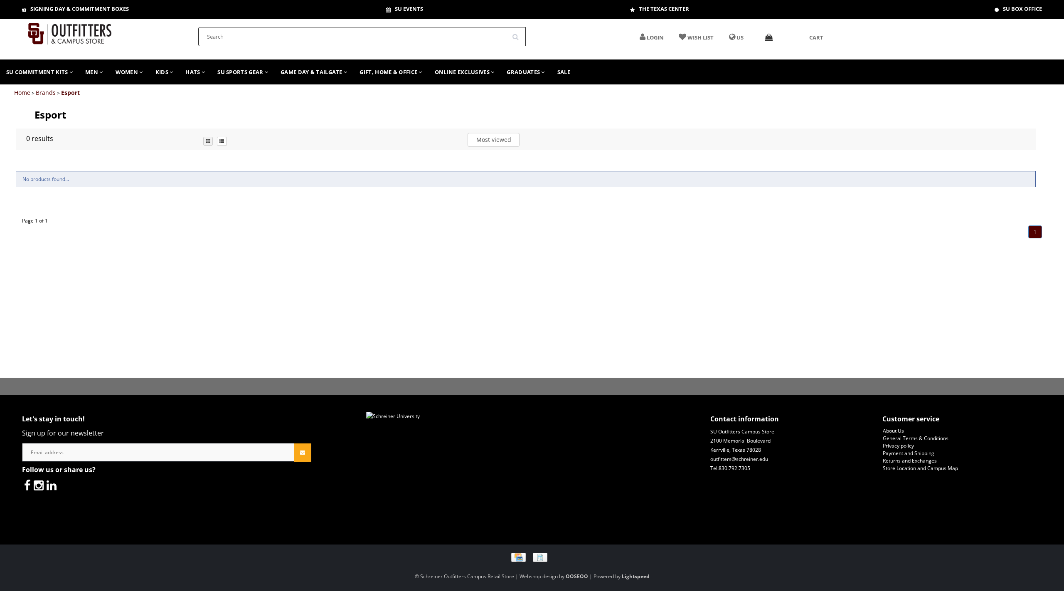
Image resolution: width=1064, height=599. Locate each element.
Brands (46, 93)
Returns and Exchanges (910, 460)
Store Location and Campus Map (920, 468)
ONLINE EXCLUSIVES (463, 72)
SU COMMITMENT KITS (37, 72)
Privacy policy (898, 445)
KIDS (162, 72)
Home (22, 93)
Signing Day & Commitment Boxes (79, 8)
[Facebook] (27, 485)
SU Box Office (1022, 8)
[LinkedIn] (52, 485)
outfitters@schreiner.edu (739, 459)
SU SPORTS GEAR (241, 72)
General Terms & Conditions (915, 438)
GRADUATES (524, 72)
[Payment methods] (532, 557)
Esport (70, 93)
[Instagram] (39, 485)
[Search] (518, 33)
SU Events (409, 8)
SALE (563, 72)
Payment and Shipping (908, 453)
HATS (193, 72)
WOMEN (128, 72)
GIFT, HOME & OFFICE (389, 72)
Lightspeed (636, 576)
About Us (893, 430)
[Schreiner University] (69, 31)
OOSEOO (577, 576)
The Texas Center (664, 8)
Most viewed (493, 140)
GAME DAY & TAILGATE (312, 72)
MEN (92, 72)
